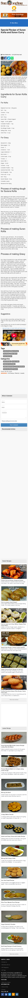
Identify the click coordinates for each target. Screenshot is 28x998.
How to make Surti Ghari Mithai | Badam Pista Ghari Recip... (13, 624)
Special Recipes (7, 361)
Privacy (3, 989)
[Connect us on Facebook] (2, 994)
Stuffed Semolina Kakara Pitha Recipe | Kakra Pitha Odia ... (13, 691)
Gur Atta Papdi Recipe (7, 880)
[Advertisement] (14, 40)
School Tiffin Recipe (20, 366)
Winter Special (13, 353)
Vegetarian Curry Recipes (9, 364)
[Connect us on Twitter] (9, 994)
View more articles (14, 699)
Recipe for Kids (15, 361)
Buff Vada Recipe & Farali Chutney (11, 946)
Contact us (4, 962)
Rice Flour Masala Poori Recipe (10, 902)
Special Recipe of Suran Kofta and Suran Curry (14, 328)
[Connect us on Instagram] (17, 994)
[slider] (4, 373)
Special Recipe (15, 351)
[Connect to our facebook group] (6, 994)
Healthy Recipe (7, 351)
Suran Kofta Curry (8, 356)
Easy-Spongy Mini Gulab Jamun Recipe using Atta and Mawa (12, 746)
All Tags (4, 970)
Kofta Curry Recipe (8, 369)
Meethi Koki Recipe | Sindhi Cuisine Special (13, 647)
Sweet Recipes (6, 561)
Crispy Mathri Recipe (7, 814)
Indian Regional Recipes (9, 366)
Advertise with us (6, 964)
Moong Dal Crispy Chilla (8, 858)
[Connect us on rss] (13, 994)
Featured (15, 369)
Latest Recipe (6, 728)
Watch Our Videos (6, 982)
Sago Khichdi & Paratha (8, 924)
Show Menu (15, 23)
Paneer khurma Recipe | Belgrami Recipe (12, 580)
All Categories (5, 967)
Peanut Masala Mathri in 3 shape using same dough (12, 769)
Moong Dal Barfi (6, 792)
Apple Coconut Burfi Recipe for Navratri (12, 669)
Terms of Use (5, 987)
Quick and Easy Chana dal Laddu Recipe (13, 836)
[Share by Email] (2, 58)
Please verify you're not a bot (9, 421)
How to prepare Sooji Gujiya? (9, 602)
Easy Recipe (6, 353)
